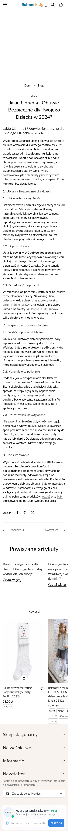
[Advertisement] (34, 43)
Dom (27, 85)
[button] (60, 4)
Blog (41, 85)
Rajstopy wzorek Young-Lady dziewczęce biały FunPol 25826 (18, 692)
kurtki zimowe (50, 309)
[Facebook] (17, 512)
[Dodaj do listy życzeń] (42, 689)
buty (16, 403)
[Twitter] (32, 512)
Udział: (7, 512)
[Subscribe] (61, 794)
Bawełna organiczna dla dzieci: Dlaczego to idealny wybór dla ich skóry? (22, 569)
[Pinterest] (25, 512)
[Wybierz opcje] (24, 678)
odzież (46, 496)
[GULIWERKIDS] (34, 4)
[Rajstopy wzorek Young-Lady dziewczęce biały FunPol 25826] (24, 651)
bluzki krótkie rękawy (16, 304)
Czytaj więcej (12, 580)
